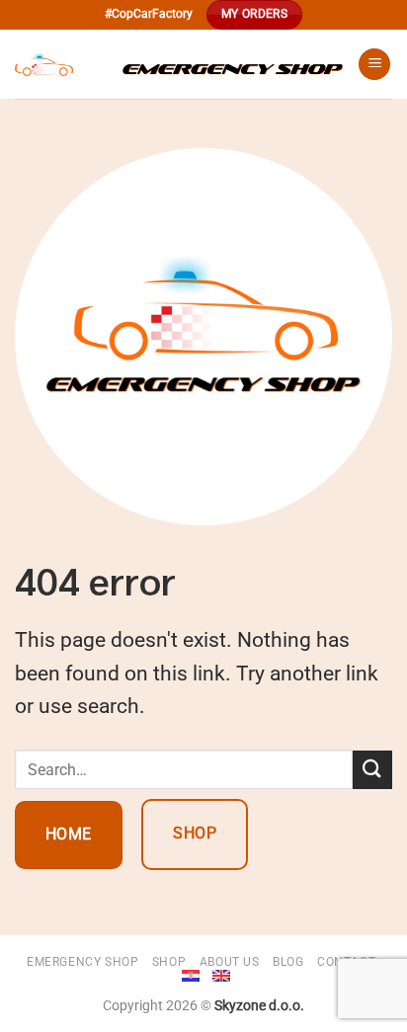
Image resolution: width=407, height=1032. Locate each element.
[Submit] (372, 770)
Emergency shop (83, 962)
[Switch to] (191, 976)
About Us (230, 962)
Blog (288, 962)
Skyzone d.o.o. (259, 1005)
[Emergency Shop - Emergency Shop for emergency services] (179, 64)
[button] (374, 64)
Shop (169, 962)
